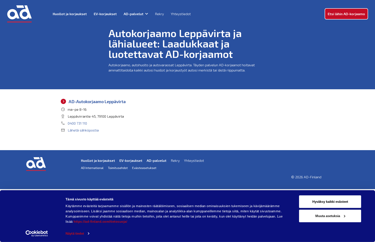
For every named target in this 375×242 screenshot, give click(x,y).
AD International (92, 168)
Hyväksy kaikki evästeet (330, 201)
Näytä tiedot (75, 233)
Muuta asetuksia (327, 216)
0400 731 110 (74, 123)
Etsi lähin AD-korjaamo (346, 14)
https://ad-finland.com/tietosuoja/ (100, 221)
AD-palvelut (133, 14)
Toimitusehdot (118, 168)
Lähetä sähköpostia (80, 130)
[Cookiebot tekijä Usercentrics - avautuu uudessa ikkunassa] (37, 233)
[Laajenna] (146, 14)
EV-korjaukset (105, 14)
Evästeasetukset (144, 168)
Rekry (159, 14)
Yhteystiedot (181, 14)
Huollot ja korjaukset (70, 14)
